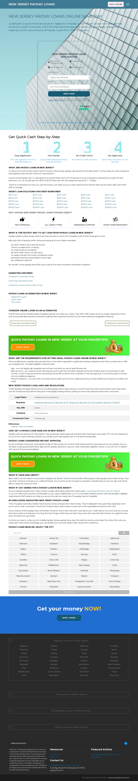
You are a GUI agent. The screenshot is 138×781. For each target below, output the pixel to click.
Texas (114, 672)
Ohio (24, 668)
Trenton (53, 554)
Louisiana (54, 657)
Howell (23, 587)
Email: (50, 81)
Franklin (53, 549)
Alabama (24, 646)
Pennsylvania (114, 668)
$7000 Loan (38, 204)
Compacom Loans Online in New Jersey (25, 285)
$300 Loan (61, 195)
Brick (114, 554)
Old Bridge (84, 549)
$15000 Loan (14, 207)
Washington (114, 549)
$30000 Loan (87, 207)
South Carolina (54, 672)
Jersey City (53, 538)
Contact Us (55, 754)
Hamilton (115, 544)
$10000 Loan (110, 204)
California (84, 646)
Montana (114, 661)
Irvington (115, 576)
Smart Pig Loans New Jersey (21, 281)
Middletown (54, 565)
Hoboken (23, 581)
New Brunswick (23, 576)
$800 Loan (61, 198)
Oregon (84, 668)
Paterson (23, 544)
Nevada (54, 664)
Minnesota (23, 661)
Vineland (84, 571)
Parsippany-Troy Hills (84, 581)
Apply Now (69, 94)
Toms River (84, 538)
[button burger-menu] (127, 4)
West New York (53, 581)
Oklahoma (54, 668)
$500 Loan (109, 195)
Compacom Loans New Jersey (21, 277)
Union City (114, 560)
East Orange (84, 565)
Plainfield (54, 587)
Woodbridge (84, 544)
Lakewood (114, 538)
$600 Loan (13, 198)
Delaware (24, 650)
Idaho (114, 650)
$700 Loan (37, 198)
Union (114, 565)
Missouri (84, 661)
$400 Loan (85, 195)
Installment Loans (18, 297)
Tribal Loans (16, 299)
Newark (23, 538)
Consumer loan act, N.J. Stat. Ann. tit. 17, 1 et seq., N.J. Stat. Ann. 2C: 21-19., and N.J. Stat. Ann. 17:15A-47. (77, 403)
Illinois (24, 653)
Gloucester (23, 571)
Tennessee (84, 672)
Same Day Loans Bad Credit (23, 323)
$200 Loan (37, 195)
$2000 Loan (38, 201)
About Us (54, 757)
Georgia (84, 650)
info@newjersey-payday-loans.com (65, 765)
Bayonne (23, 565)
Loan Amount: (53, 72)
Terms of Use (59, 100)
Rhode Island (24, 672)
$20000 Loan (38, 207)
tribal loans (76, 494)
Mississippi (54, 661)
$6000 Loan (14, 204)
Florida (54, 650)
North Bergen (54, 571)
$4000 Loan (86, 201)
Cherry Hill (53, 560)
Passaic (84, 560)
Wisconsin (84, 675)
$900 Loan (85, 198)
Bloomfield (114, 587)
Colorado (114, 646)
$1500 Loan (13, 201)
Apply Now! (69, 618)
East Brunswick (84, 587)
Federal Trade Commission (22, 427)
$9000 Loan (86, 204)
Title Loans (15, 302)
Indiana (54, 653)
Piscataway (114, 571)
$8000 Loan (62, 204)
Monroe (84, 554)
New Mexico (84, 664)
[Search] (124, 533)
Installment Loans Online (117, 323)
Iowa (84, 653)
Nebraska (24, 664)
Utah (24, 675)
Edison (23, 549)
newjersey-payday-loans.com (118, 778)
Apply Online (115, 4)
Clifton (23, 554)
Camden (23, 560)
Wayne (84, 576)
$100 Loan (13, 195)
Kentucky (24, 657)
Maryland (84, 657)
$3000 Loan (62, 201)
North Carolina (114, 664)
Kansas (114, 653)
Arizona (54, 646)
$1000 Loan (110, 198)
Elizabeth (54, 544)
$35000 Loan (111, 207)
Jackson (53, 576)
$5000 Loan (110, 201)
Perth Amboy (115, 581)
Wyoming (114, 675)
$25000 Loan (62, 207)
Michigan (114, 657)
